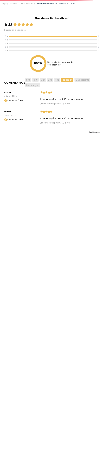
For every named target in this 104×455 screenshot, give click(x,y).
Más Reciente (82, 79)
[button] (52, 36)
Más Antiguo (32, 85)
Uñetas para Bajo (26, 4)
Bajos (4, 4)
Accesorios (13, 4)
